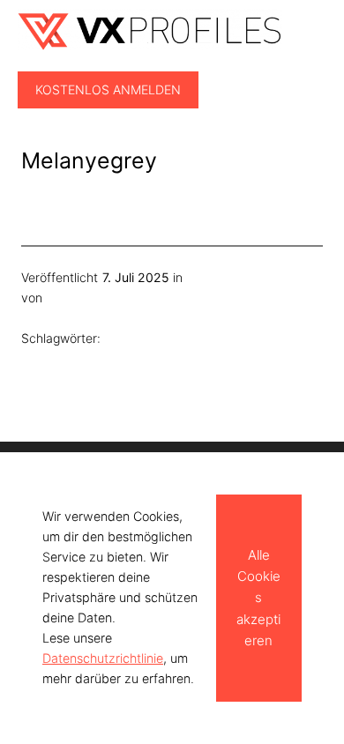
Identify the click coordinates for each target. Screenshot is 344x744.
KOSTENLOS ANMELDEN (108, 89)
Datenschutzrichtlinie (102, 658)
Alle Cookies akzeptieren (258, 597)
